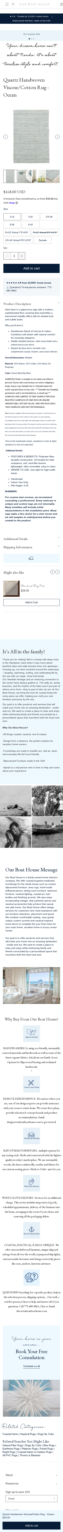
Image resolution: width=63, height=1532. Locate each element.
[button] (16, 764)
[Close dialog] (60, 751)
